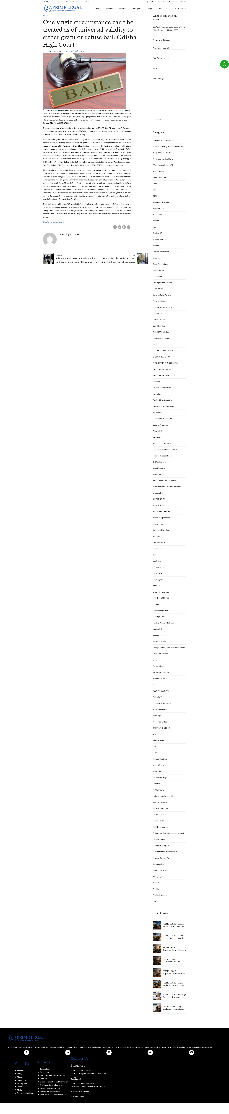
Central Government (161, 252)
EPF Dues (157, 381)
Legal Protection (159, 573)
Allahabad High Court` (161, 202)
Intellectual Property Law (50, 1091)
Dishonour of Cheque (161, 338)
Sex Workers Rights (160, 777)
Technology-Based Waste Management (168, 833)
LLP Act (156, 604)
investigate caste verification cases (167, 487)
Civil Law (43, 1078)
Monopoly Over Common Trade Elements (169, 647)
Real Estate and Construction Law (53, 1095)
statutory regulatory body (163, 796)
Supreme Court (158, 814)
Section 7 (156, 753)
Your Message (158, 78)
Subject (156, 68)
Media (19, 1090)
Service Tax (157, 771)
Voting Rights (158, 876)
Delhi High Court (159, 326)
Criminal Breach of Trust (162, 307)
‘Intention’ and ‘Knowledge (163, 140)
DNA (155, 344)
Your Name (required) (161, 48)
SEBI (154, 746)
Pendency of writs (160, 678)
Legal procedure (159, 567)
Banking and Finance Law (50, 1088)
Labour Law (157, 548)
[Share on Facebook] (115, 227)
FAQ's (19, 1074)
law (154, 555)
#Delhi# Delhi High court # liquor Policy (168, 146)
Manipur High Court (161, 635)
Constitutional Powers (162, 295)
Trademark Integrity (161, 845)
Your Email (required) (161, 58)
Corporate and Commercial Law (52, 1075)
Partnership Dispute (161, 672)
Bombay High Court (160, 239)
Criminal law (157, 313)
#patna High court (160, 177)
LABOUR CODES (159, 542)
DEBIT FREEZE (159, 320)
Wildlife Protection (160, 895)
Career (20, 1087)
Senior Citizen (158, 765)
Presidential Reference (162, 703)
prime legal (157, 716)
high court (157, 437)
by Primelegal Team (74, 51)
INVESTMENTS (159, 499)
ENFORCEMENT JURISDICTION (166, 363)
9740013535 (78, 1096)
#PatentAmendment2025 (163, 165)
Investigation (158, 493)
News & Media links (160, 654)
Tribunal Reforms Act (161, 858)
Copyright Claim (159, 301)
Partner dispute (159, 666)
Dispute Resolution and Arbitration (54, 1082)
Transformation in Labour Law (165, 852)
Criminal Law (45, 1069)
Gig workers (157, 412)
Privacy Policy (23, 1083)
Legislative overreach (161, 592)
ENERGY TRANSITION (162, 357)
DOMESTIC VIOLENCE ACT (164, 351)
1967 (155, 183)
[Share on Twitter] (119, 227)
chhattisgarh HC (159, 270)
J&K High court (159, 505)
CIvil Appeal (157, 276)
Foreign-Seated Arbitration (163, 406)
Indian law (157, 474)
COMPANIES (158, 289)
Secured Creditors (160, 759)
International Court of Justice (164, 480)
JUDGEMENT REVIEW (162, 511)
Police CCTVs (158, 697)
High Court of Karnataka (162, 443)
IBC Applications (159, 462)
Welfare (156, 883)
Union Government (160, 870)
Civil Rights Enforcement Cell (164, 282)
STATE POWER (159, 790)
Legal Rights (158, 579)
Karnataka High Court (161, 530)
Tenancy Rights (159, 839)
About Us (109, 8)
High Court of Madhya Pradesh (165, 450)
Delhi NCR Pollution (161, 332)
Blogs (150, 8)
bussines (156, 245)
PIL (154, 685)
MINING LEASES (159, 641)
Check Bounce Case (160, 264)
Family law (157, 394)
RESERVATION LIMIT (161, 728)
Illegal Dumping (159, 468)
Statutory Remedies (160, 802)
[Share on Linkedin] (124, 227)
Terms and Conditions (25, 1093)
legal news (157, 561)
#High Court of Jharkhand (163, 159)
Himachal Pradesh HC (161, 456)
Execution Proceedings (162, 388)
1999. (155, 190)
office (155, 660)
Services (122, 8)
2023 (155, 196)
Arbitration (157, 214)
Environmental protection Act (164, 375)
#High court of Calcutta (162, 153)
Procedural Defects (160, 722)
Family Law (44, 1072)
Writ (154, 901)
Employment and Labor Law (51, 1085)
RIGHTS (156, 734)
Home (97, 8)
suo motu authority (160, 808)
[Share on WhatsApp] (128, 227)
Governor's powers (160, 425)
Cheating (156, 258)
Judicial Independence (161, 518)
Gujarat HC (157, 431)
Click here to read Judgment (53, 222)
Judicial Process (159, 524)
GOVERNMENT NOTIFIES (163, 419)
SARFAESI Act (158, 740)
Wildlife (156, 889)
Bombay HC (157, 233)
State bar (156, 784)
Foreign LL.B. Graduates (162, 400)
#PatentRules (158, 171)
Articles (156, 221)
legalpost (156, 586)
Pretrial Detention (160, 709)
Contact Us (162, 8)
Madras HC (157, 629)
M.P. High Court (159, 617)
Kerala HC (157, 536)
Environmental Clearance (163, 369)
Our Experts (137, 8)
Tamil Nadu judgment (161, 827)
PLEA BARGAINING (161, 691)
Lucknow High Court (161, 610)
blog (46, 15)
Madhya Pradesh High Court (164, 623)
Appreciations (158, 208)
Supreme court (158, 821)
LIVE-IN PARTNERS (161, 598)
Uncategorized (158, 864)
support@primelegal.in (81, 1091)
